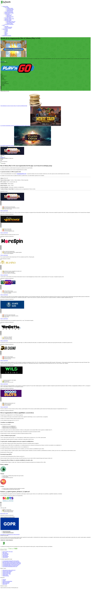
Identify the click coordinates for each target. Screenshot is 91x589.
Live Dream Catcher (10, 9)
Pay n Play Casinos (8, 17)
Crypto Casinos (7, 13)
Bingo (6, 32)
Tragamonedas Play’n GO (21, 173)
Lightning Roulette (10, 10)
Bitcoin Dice (9, 15)
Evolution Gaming (10, 8)
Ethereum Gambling (10, 16)
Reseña (6, 210)
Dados (6, 34)
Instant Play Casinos (8, 19)
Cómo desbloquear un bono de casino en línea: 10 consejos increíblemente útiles (13, 105)
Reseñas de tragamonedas (7, 35)
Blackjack (6, 33)
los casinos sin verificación (9, 24)
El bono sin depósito (8, 28)
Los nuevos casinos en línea (9, 18)
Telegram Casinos (10, 23)
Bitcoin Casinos (9, 14)
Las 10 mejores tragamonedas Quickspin (7, 145)
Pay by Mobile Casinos (10, 22)
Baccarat (6, 31)
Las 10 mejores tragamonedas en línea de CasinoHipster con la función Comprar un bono (15, 125)
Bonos (4, 25)
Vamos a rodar (2, 210)
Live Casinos (7, 7)
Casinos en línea (5, 6)
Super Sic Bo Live (10, 11)
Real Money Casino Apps (11, 21)
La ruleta (6, 30)
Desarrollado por (10, 534)
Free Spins (6, 26)
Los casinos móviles (8, 20)
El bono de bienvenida (8, 27)
